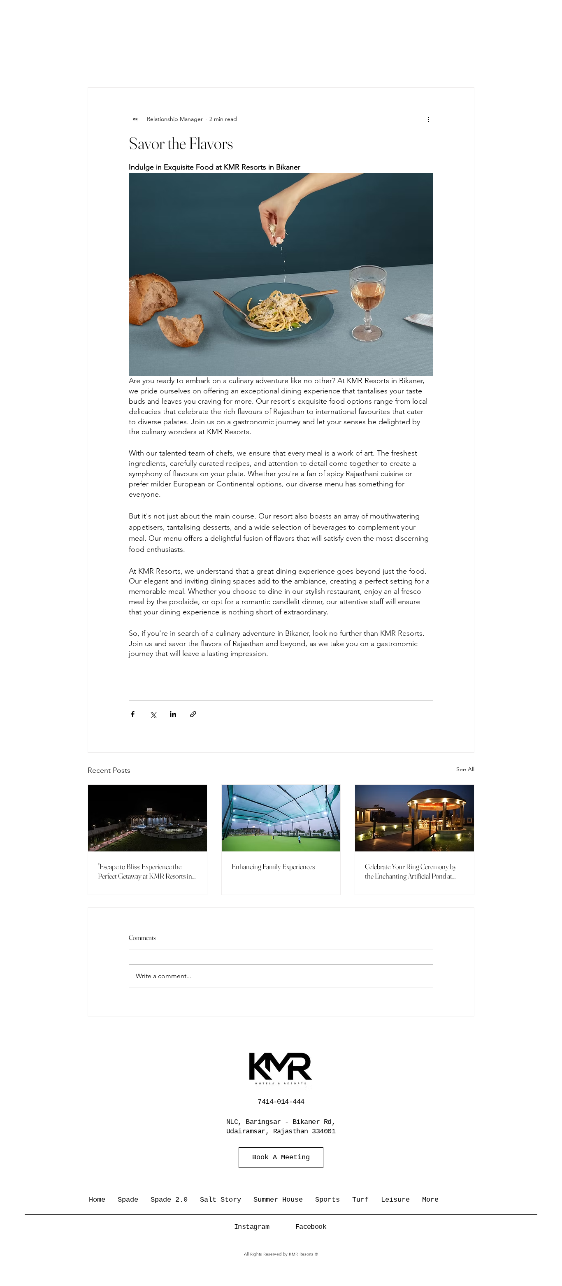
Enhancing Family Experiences (273, 866)
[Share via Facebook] (133, 714)
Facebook (311, 1227)
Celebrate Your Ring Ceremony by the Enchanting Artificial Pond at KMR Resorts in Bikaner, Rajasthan (412, 871)
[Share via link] (193, 714)
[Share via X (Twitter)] (153, 714)
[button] (32, 30)
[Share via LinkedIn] (173, 714)
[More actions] (428, 119)
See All (465, 769)
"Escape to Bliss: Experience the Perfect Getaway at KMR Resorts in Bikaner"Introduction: (145, 871)
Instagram (251, 1227)
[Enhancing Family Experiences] (281, 818)
